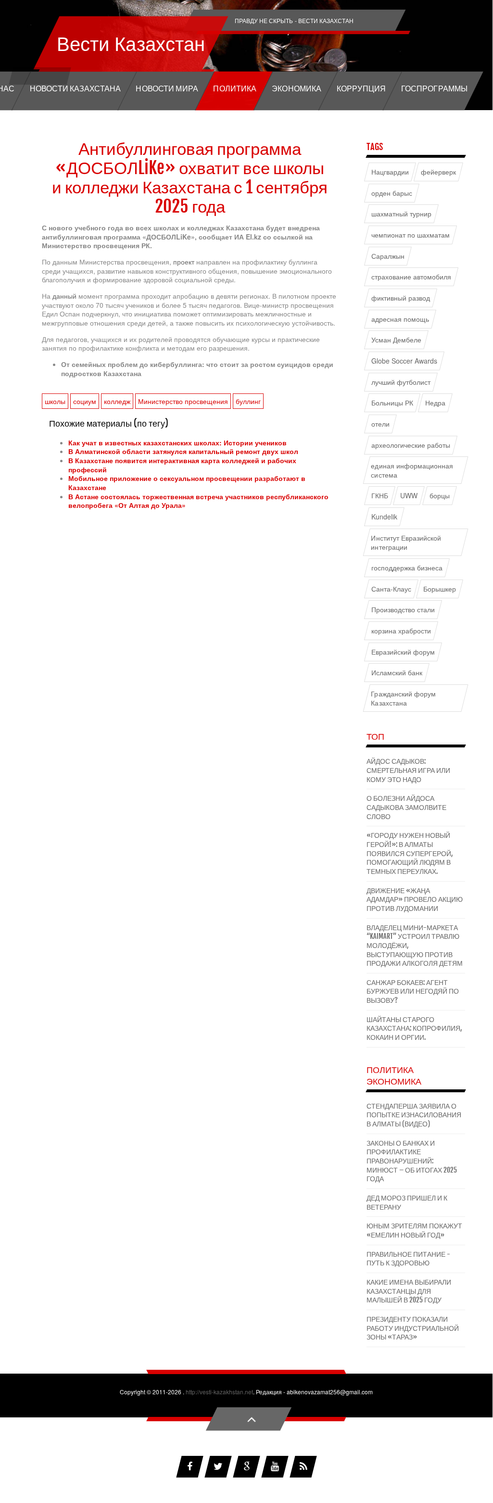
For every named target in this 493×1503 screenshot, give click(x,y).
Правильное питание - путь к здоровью (408, 1258)
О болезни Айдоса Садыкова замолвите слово (406, 807)
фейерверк (438, 172)
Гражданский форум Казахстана (403, 698)
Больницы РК (392, 402)
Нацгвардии (390, 172)
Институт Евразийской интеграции (406, 542)
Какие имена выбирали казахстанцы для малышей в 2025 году (409, 1291)
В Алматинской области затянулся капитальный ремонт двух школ (183, 451)
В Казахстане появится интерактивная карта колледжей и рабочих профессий (182, 464)
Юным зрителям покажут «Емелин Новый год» (414, 1230)
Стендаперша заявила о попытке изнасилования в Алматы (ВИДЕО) (414, 1115)
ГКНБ (379, 495)
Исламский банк (397, 672)
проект (184, 261)
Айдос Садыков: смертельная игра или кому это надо (408, 770)
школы (55, 401)
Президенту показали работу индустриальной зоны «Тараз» (413, 1328)
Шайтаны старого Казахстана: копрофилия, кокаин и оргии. (414, 1028)
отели (380, 424)
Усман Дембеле (396, 339)
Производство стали (403, 609)
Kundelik (384, 516)
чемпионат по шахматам (410, 235)
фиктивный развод (400, 298)
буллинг (248, 401)
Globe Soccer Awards (404, 361)
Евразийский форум (403, 652)
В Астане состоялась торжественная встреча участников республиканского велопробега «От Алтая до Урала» (198, 501)
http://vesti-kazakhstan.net (219, 1392)
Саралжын (388, 256)
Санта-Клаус (391, 589)
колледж (117, 401)
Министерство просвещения (183, 401)
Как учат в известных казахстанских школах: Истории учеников (177, 442)
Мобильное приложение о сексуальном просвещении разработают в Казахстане (186, 482)
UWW (408, 495)
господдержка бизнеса (407, 567)
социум (84, 401)
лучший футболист (401, 381)
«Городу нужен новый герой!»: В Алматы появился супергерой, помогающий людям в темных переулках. (410, 853)
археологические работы (411, 444)
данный (65, 296)
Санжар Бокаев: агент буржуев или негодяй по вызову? (413, 991)
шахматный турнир (401, 213)
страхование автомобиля (411, 276)
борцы (440, 495)
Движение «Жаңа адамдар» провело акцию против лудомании (415, 899)
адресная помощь (400, 319)
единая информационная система (412, 470)
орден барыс (392, 193)
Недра (435, 402)
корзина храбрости (401, 630)
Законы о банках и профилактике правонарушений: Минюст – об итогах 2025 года (412, 1161)
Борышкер (439, 589)
